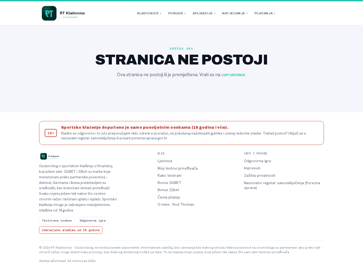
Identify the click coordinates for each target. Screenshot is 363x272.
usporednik (233, 75)
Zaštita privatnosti (259, 175)
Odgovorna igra (257, 160)
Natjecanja (234, 13)
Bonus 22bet (168, 189)
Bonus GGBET (170, 182)
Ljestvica (165, 160)
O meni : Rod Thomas (176, 204)
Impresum (252, 168)
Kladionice (149, 13)
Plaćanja (265, 13)
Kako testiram (170, 175)
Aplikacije (204, 13)
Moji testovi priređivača (178, 168)
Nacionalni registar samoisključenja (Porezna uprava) (282, 185)
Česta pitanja (169, 197)
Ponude (177, 13)
